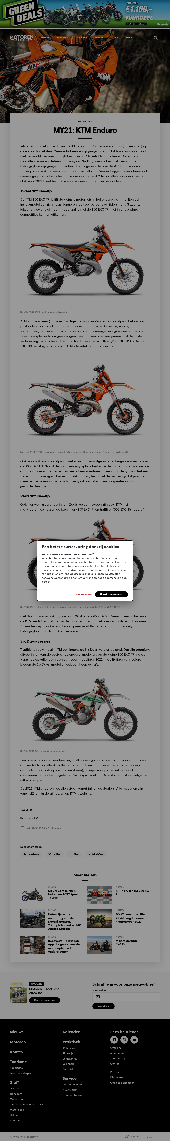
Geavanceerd (83, 594)
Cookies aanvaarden (111, 594)
